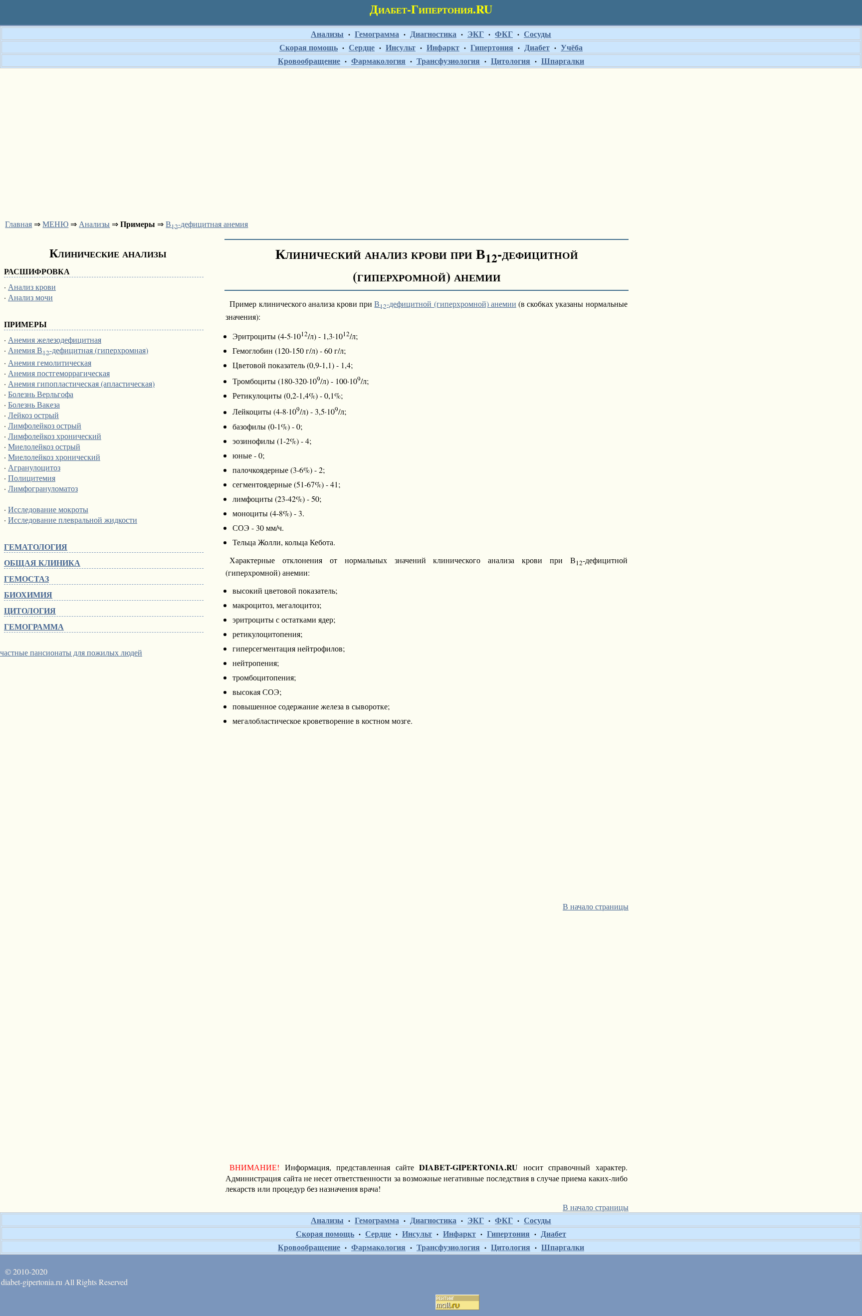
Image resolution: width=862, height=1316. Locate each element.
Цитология (510, 60)
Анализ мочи (30, 297)
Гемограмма (377, 33)
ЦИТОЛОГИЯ (30, 610)
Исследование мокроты (48, 509)
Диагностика (433, 33)
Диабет (537, 47)
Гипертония (491, 47)
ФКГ (504, 33)
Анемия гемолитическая (49, 362)
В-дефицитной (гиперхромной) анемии (445, 303)
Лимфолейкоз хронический (54, 436)
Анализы (327, 33)
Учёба (572, 47)
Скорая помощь (308, 47)
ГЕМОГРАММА (34, 626)
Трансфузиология (448, 60)
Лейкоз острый (33, 415)
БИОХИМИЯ (28, 594)
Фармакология (378, 60)
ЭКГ (475, 33)
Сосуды (537, 33)
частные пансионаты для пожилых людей (71, 652)
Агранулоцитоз (34, 467)
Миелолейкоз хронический (54, 456)
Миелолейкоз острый (44, 446)
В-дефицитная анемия (207, 224)
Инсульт (401, 47)
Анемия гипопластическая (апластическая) (81, 383)
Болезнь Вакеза (34, 404)
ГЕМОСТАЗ (26, 578)
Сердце (362, 47)
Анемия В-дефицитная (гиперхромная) (78, 350)
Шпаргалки (562, 60)
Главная (18, 224)
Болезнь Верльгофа (40, 394)
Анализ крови (32, 286)
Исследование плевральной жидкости (72, 519)
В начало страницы (596, 906)
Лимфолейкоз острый (44, 425)
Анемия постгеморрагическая (59, 373)
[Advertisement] (431, 141)
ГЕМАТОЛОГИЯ (35, 546)
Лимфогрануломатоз (43, 488)
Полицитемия (31, 477)
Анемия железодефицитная (54, 339)
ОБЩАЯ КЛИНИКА (42, 562)
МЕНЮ (55, 224)
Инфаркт (443, 47)
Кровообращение (309, 60)
